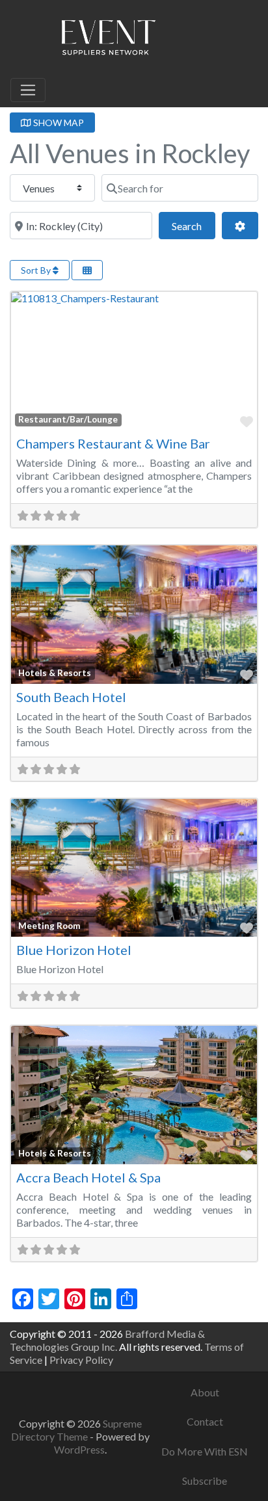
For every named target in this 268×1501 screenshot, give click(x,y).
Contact (205, 1421)
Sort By (37, 270)
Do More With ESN (204, 1451)
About (205, 1392)
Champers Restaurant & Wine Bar (113, 443)
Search (193, 225)
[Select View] (87, 270)
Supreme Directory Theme (76, 1429)
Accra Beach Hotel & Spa (88, 1177)
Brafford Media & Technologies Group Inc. (107, 1340)
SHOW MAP (57, 122)
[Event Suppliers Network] (108, 39)
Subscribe (204, 1480)
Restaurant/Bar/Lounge (68, 419)
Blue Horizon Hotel (73, 950)
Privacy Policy (81, 1359)
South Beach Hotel (71, 697)
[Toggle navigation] (28, 90)
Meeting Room (49, 925)
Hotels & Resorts (54, 673)
